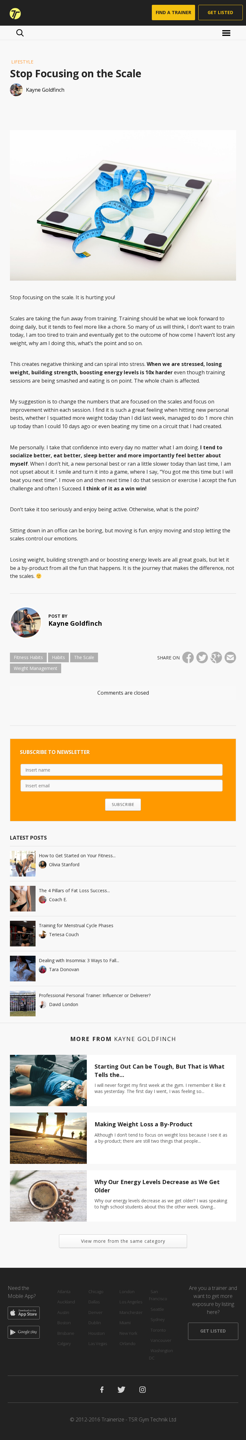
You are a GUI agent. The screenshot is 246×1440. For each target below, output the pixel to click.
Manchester (131, 1312)
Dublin (94, 1323)
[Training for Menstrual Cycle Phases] (23, 933)
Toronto (158, 1330)
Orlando (127, 1343)
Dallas (94, 1302)
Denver (95, 1312)
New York (128, 1333)
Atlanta (63, 1291)
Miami (125, 1323)
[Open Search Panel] (20, 33)
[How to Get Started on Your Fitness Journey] (23, 864)
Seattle (157, 1309)
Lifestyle (22, 62)
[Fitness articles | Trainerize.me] (13, 13)
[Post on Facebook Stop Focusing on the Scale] (188, 657)
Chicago (95, 1291)
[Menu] (227, 32)
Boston (64, 1323)
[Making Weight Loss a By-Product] (48, 1138)
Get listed (220, 12)
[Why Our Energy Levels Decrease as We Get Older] (48, 1196)
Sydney (158, 1319)
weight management (35, 668)
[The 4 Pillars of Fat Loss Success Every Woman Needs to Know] (23, 898)
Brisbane (65, 1333)
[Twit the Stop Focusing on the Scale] (202, 657)
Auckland (66, 1302)
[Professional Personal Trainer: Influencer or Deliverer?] (23, 1003)
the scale (84, 657)
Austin (63, 1312)
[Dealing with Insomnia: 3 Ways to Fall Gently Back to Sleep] (23, 968)
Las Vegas (97, 1343)
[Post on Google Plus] (216, 657)
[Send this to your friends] (230, 657)
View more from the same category (123, 1241)
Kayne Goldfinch (75, 623)
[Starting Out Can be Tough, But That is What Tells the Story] (48, 1080)
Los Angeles (130, 1302)
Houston (96, 1333)
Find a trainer (173, 12)
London (127, 1291)
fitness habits (28, 657)
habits (58, 657)
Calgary (64, 1343)
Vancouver (161, 1340)
